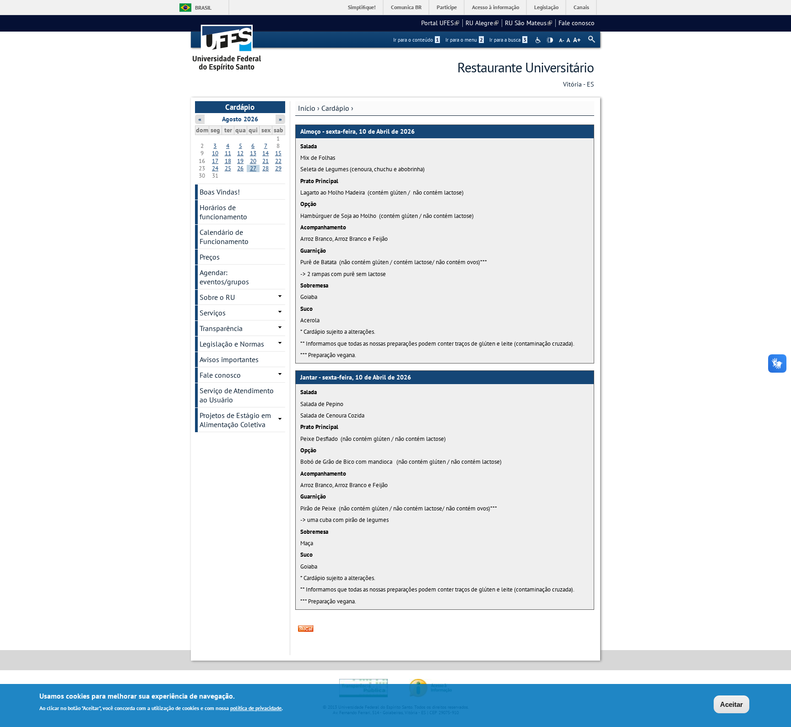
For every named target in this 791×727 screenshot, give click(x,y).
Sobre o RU (217, 297)
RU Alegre (482, 23)
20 (253, 161)
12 (240, 153)
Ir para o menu (464, 40)
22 (278, 161)
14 (265, 153)
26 (240, 168)
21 (265, 161)
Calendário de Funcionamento (224, 237)
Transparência (221, 328)
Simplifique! (362, 7)
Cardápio (335, 108)
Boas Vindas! (220, 191)
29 (278, 168)
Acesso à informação (495, 7)
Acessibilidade (539, 40)
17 (215, 161)
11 (228, 153)
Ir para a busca (507, 40)
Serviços (213, 312)
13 (253, 153)
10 (215, 153)
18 (228, 161)
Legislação (546, 7)
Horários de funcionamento (223, 212)
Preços (210, 256)
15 (278, 153)
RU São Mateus (528, 23)
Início (306, 108)
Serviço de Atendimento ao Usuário (237, 395)
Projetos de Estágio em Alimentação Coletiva (235, 420)
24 (215, 168)
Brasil (203, 7)
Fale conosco (576, 23)
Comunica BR (406, 7)
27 (253, 168)
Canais (581, 7)
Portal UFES (440, 23)
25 (228, 168)
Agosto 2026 (240, 119)
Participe (447, 7)
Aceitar (731, 704)
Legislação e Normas (232, 343)
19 (240, 161)
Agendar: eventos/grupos (224, 277)
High (550, 40)
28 (265, 168)
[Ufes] (227, 44)
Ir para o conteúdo (416, 40)
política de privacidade (256, 708)
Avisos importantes (229, 359)
